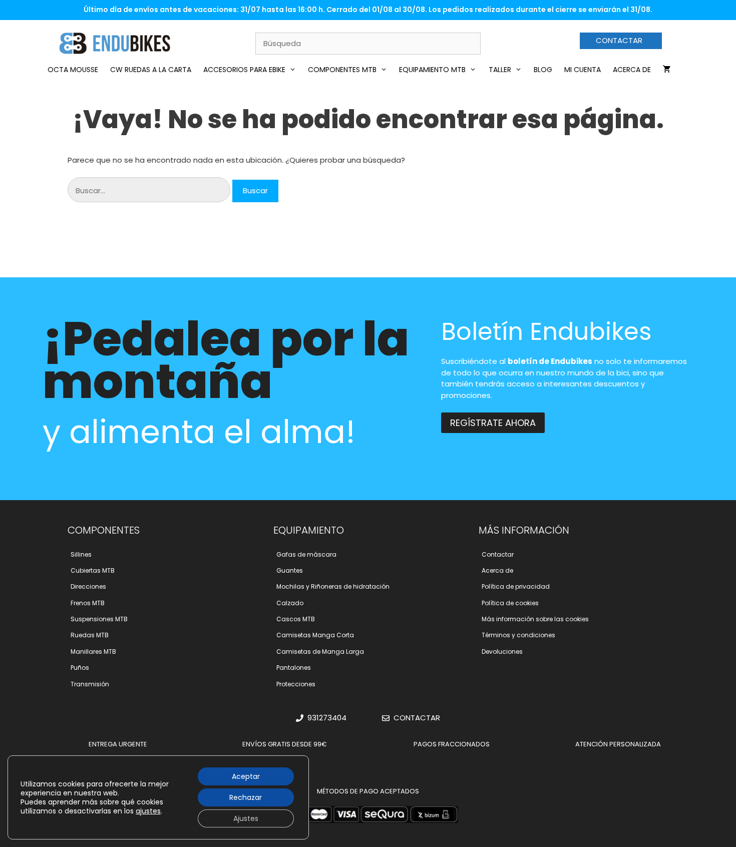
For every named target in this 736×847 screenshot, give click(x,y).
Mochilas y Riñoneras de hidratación (333, 586)
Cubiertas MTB (93, 570)
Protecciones (295, 684)
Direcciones (88, 586)
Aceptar (246, 776)
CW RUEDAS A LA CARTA (150, 70)
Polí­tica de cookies (510, 603)
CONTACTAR (619, 40)
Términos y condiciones (518, 635)
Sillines (81, 554)
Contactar (498, 554)
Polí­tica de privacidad (516, 586)
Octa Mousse (73, 70)
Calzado (289, 603)
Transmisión (90, 684)
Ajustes (245, 818)
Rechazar (245, 797)
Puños (80, 667)
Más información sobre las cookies (535, 619)
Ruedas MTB (90, 635)
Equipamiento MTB (432, 70)
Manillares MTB (93, 651)
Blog (543, 70)
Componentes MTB (342, 70)
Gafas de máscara (306, 554)
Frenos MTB (88, 603)
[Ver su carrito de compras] (667, 70)
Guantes (289, 570)
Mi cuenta (582, 70)
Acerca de (632, 70)
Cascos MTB (295, 619)
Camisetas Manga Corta (315, 635)
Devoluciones (502, 651)
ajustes (148, 810)
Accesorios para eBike (244, 70)
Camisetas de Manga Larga (320, 651)
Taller (500, 70)
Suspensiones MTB (99, 619)
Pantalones (293, 667)
